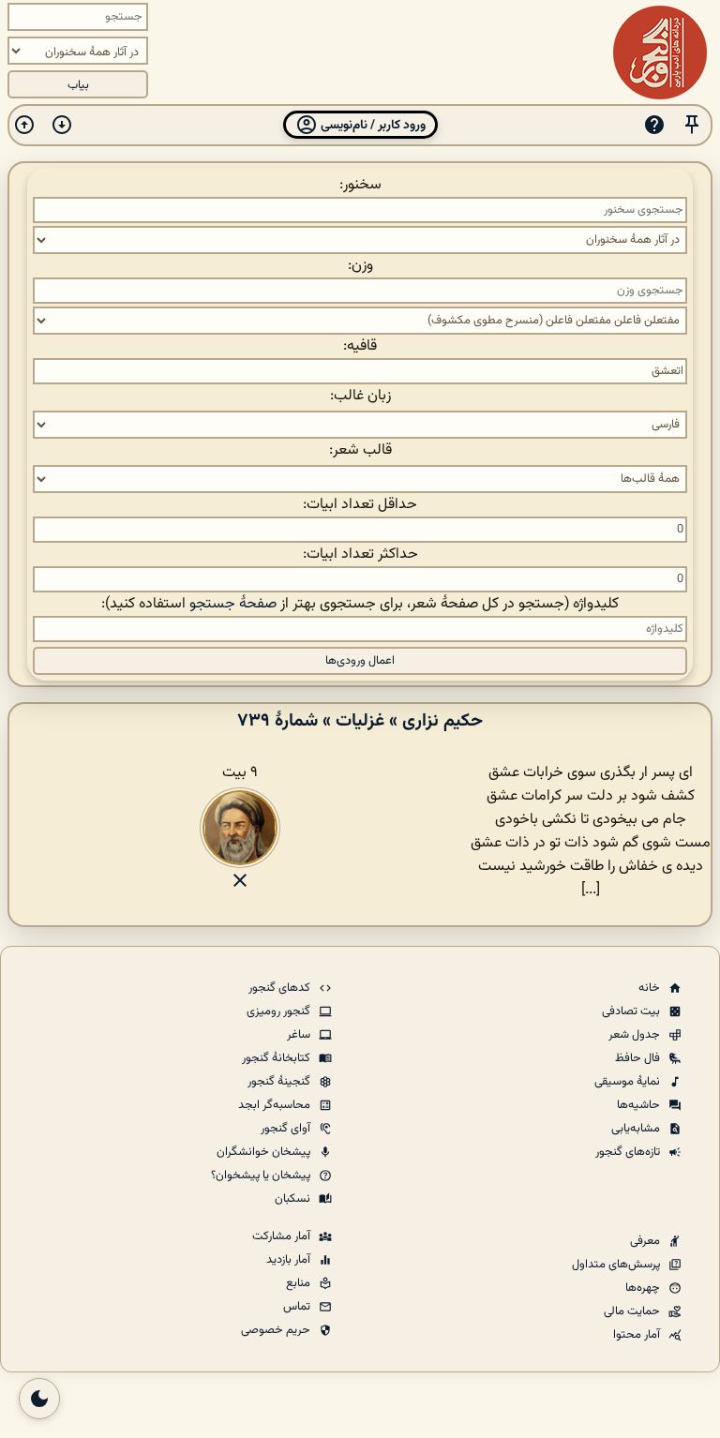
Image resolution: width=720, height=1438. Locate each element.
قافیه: (360, 346)
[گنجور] (660, 52)
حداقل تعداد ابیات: (360, 505)
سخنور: (360, 185)
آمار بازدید (289, 1260)
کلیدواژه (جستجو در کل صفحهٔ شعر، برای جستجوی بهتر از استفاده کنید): (360, 604)
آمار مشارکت (282, 1236)
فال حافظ (639, 1058)
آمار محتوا (638, 1335)
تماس (298, 1306)
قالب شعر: (360, 450)
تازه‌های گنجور (629, 1152)
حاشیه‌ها (640, 1105)
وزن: (360, 265)
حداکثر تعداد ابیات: (360, 554)
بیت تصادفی (632, 1011)
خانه (650, 988)
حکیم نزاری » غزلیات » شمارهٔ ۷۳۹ (360, 721)
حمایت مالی (633, 1311)
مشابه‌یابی (637, 1128)
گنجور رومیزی (280, 1011)
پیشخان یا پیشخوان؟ (262, 1175)
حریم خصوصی (277, 1330)
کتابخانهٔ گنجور (277, 1058)
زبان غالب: (360, 396)
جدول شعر (635, 1035)
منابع (299, 1283)
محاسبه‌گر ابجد (275, 1105)
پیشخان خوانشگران (265, 1152)
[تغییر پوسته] (39, 1398)
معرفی (646, 1241)
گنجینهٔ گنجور (280, 1081)
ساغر (300, 1035)
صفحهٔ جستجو (233, 604)
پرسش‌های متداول (617, 1264)
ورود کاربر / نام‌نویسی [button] (372, 125)
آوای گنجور (287, 1128)
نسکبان (294, 1199)
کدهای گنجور (280, 988)
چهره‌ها (644, 1288)
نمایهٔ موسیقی (628, 1081)
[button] (692, 125)
